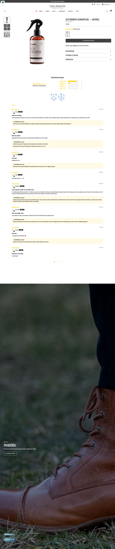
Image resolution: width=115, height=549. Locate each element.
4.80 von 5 (43, 84)
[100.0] (54, 97)
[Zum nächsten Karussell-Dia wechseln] (110, 275)
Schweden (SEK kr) (107, 4)
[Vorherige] (37, 1)
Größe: (68, 32)
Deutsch (98, 4)
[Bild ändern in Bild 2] (7, 27)
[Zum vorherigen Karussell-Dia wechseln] (106, 275)
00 (67, 35)
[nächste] (78, 1)
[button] (69, 29)
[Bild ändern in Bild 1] (7, 20)
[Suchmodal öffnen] (4, 11)
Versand (74, 45)
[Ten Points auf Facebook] (92, 4)
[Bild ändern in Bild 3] (7, 34)
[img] (15, 109)
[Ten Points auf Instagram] (94, 4)
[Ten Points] (57, 7)
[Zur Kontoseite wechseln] (107, 11)
